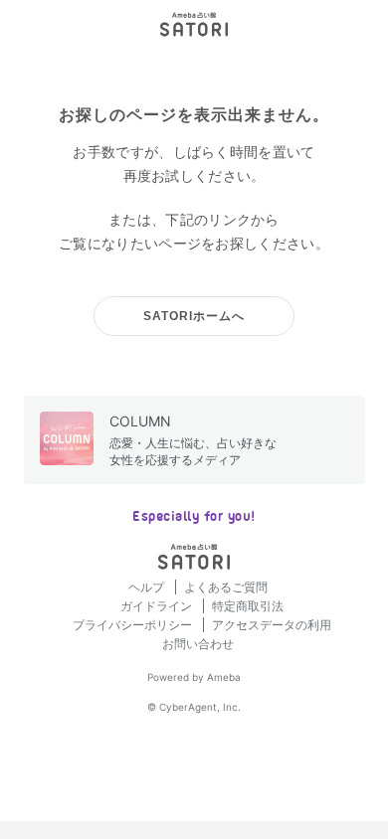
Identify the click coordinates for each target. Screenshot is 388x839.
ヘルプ (147, 587)
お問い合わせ (198, 643)
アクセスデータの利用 (271, 624)
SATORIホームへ (194, 316)
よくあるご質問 (226, 587)
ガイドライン (157, 605)
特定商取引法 (248, 605)
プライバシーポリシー (134, 624)
